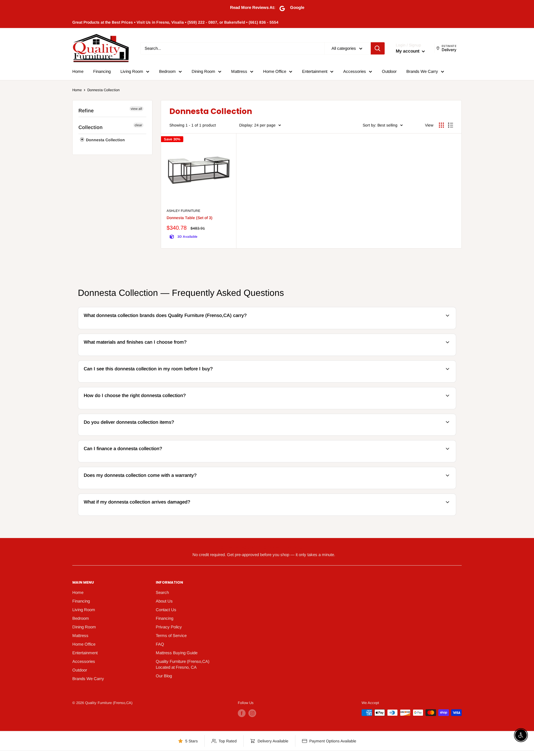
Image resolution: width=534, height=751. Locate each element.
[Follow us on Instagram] (252, 713)
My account (408, 51)
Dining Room (203, 71)
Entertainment (314, 71)
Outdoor (389, 71)
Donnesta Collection (103, 90)
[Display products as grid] (441, 125)
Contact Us (166, 609)
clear (138, 125)
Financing (102, 71)
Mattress (239, 71)
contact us (440, 434)
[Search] (378, 48)
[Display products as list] (450, 125)
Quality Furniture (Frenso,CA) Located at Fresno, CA (182, 664)
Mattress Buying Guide (176, 652)
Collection (90, 127)
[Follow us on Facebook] (242, 713)
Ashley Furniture (183, 211)
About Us (164, 601)
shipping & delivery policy (377, 434)
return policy (424, 514)
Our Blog (164, 675)
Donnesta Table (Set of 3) (189, 217)
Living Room (131, 71)
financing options (124, 461)
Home (77, 71)
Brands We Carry (422, 71)
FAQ (160, 644)
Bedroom (167, 71)
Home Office (274, 71)
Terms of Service (171, 635)
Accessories (354, 71)
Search (162, 592)
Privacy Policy (169, 626)
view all (136, 109)
